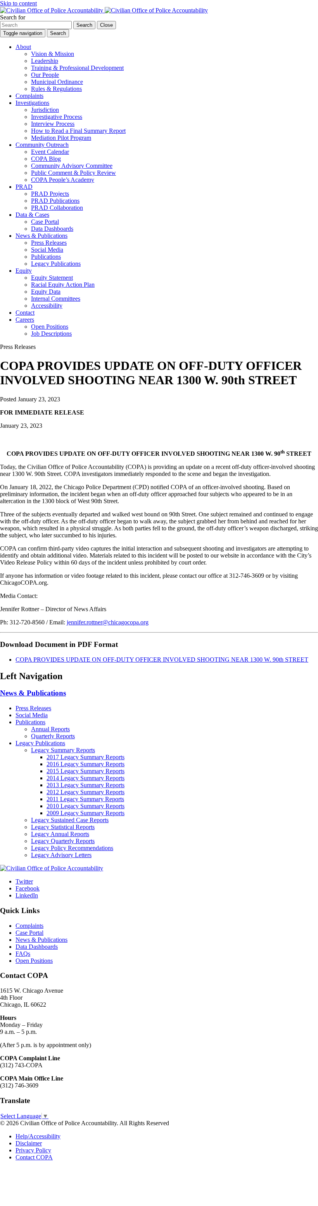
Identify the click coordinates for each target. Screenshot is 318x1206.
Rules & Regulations (56, 88)
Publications (46, 256)
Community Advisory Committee (71, 165)
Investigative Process (56, 116)
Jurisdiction (45, 109)
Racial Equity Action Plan (63, 284)
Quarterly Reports (53, 736)
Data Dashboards (52, 228)
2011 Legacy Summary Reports (85, 799)
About (23, 47)
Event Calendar (50, 151)
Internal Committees (55, 298)
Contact (25, 312)
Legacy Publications (56, 263)
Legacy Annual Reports (60, 834)
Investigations (32, 102)
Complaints (29, 95)
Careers (25, 319)
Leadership (44, 61)
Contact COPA (34, 1157)
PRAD (24, 186)
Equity (24, 270)
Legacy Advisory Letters (61, 855)
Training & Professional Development (77, 67)
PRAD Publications (55, 200)
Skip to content (18, 3)
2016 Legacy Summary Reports (85, 764)
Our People (45, 74)
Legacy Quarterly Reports (63, 841)
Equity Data (45, 291)
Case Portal (45, 221)
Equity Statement (52, 277)
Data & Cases (32, 214)
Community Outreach (42, 144)
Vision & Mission (52, 54)
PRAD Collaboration (57, 207)
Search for (12, 17)
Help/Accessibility (38, 1136)
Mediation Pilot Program (61, 137)
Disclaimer (29, 1143)
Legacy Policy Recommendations (72, 848)
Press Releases (49, 242)
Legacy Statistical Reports (63, 827)
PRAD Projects (50, 193)
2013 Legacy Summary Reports (85, 785)
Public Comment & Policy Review (73, 172)
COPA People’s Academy (62, 179)
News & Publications (41, 235)
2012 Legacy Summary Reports (85, 792)
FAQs (23, 953)
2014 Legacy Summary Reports (85, 778)
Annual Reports (50, 729)
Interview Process (52, 123)
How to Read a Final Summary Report (78, 130)
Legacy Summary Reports (63, 750)
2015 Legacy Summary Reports (85, 771)
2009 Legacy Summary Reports (85, 813)
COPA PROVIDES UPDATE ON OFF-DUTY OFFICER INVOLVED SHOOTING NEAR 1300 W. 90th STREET (162, 659)
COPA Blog (46, 158)
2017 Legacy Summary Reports (85, 757)
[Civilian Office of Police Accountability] (104, 10)
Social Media (47, 249)
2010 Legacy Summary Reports (85, 806)
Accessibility (46, 305)
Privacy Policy (33, 1150)
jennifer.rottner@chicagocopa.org (108, 622)
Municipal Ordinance (57, 81)
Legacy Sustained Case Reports (70, 820)
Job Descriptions (51, 333)
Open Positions (49, 326)
